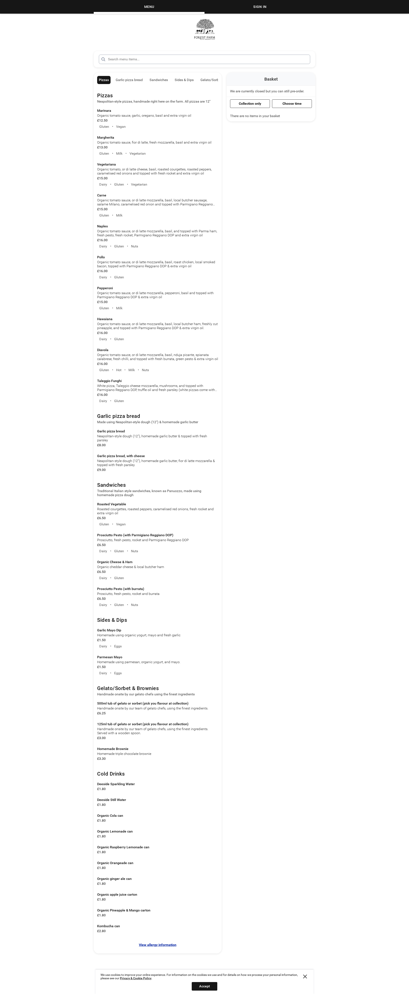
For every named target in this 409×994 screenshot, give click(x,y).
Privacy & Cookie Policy (135, 978)
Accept (204, 986)
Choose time (292, 104)
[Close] (305, 976)
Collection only (250, 104)
